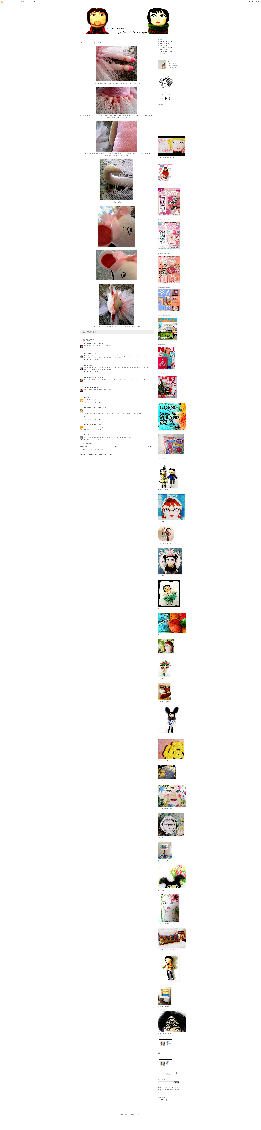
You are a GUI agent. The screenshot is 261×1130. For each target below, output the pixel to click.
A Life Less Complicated (92, 343)
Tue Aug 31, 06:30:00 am (92, 372)
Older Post (149, 447)
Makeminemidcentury (90, 377)
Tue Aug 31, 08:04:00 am (92, 382)
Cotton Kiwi (88, 353)
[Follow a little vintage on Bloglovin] (166, 100)
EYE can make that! (90, 425)
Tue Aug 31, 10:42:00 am (92, 402)
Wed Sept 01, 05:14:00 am (92, 429)
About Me (162, 54)
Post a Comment (87, 443)
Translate (173, 1075)
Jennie (172, 61)
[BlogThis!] (90, 332)
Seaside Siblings (90, 387)
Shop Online (163, 45)
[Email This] (88, 332)
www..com (166, 1038)
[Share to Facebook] (94, 332)
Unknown (86, 397)
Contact (162, 56)
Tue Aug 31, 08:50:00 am (92, 392)
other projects (168, 1064)
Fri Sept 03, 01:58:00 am (92, 439)
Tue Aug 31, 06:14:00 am (92, 360)
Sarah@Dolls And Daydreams (93, 407)
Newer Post (83, 447)
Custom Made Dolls (166, 41)
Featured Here (164, 43)
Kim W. (86, 365)
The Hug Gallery (165, 49)
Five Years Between (166, 51)
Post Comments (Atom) (97, 449)
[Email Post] (84, 332)
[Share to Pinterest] (96, 332)
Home (116, 447)
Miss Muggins (88, 435)
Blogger (139, 1114)
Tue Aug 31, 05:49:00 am (92, 348)
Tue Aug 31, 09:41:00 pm (92, 419)
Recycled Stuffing (166, 47)
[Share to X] (92, 332)
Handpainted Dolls (168, 1044)
